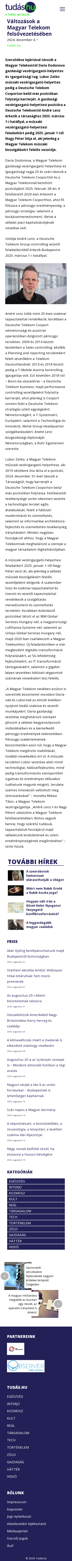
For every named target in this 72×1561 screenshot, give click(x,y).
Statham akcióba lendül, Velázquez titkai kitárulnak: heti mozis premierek (34, 976)
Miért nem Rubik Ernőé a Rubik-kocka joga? (44, 890)
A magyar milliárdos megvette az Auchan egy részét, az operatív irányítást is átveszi (22, 1303)
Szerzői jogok (17, 1538)
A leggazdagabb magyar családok (39, 924)
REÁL (13, 1205)
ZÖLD (13, 1229)
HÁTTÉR (15, 1241)
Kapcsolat (15, 1509)
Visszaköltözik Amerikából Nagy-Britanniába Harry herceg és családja (32, 1020)
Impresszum (16, 1502)
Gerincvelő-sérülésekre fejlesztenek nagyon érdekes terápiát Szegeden (39, 1276)
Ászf (10, 1545)
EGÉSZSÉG (17, 1181)
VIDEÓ (14, 1247)
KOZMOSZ (17, 1193)
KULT (13, 1199)
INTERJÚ (15, 1187)
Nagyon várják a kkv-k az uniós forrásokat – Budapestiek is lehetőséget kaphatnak (31, 1090)
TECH (13, 1217)
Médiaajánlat (17, 1531)
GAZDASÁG (17, 1235)
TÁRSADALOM (20, 1211)
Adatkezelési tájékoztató (26, 1523)
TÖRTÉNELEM (20, 1223)
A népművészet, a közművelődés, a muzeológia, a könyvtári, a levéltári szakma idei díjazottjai (34, 1129)
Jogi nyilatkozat (19, 1516)
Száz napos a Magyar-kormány (31, 1109)
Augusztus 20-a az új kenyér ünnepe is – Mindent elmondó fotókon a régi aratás (36, 1065)
